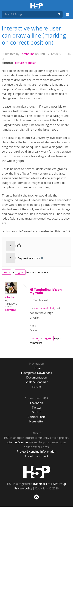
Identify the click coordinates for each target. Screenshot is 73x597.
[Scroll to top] (36, 499)
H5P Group (58, 484)
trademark (40, 484)
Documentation (36, 377)
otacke (10, 297)
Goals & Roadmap (36, 382)
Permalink (10, 309)
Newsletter (36, 421)
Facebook (36, 403)
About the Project (36, 456)
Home (37, 368)
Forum (36, 387)
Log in (6, 272)
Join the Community (20, 442)
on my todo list (44, 308)
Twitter (36, 408)
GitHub (36, 412)
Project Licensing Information (36, 451)
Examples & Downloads (36, 373)
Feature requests (25, 63)
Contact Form (37, 417)
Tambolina (27, 54)
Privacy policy (23, 488)
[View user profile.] (11, 293)
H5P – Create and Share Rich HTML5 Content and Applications (36, 6)
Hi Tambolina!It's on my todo (46, 291)
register (20, 272)
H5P (36, 472)
